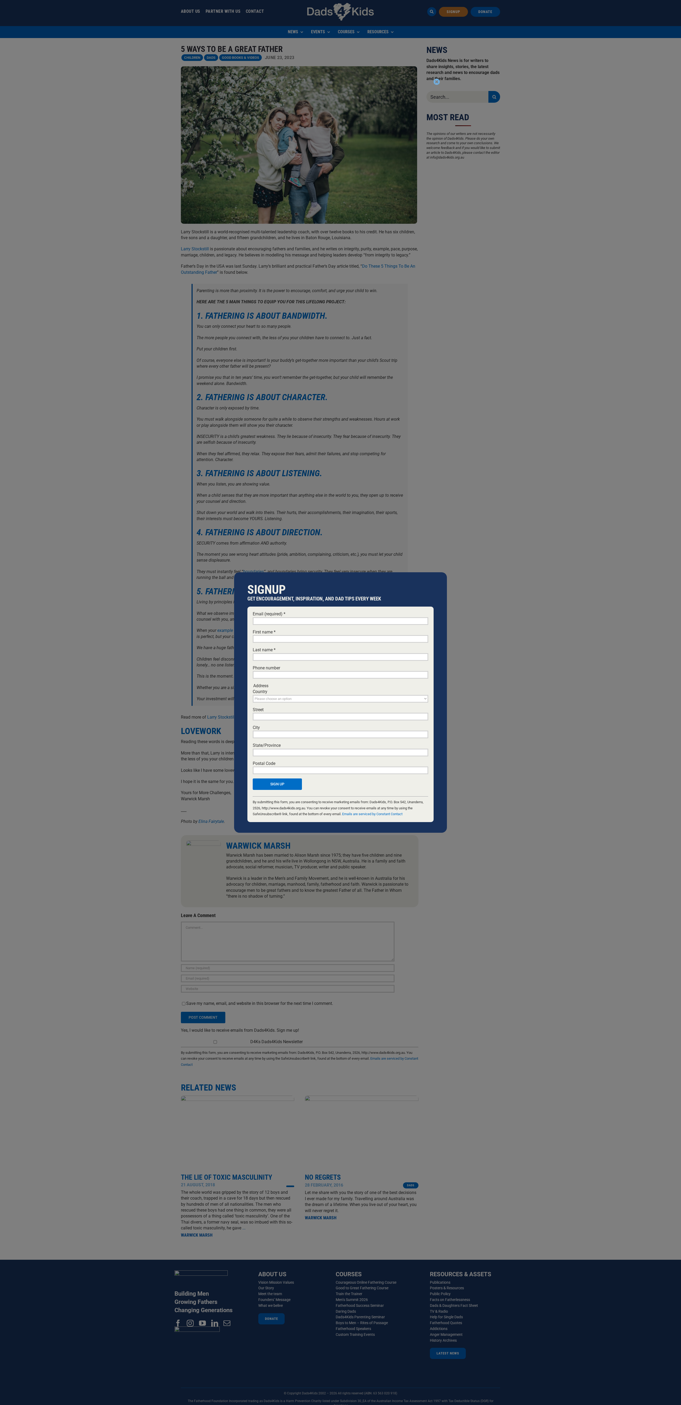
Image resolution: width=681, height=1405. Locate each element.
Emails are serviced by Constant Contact (372, 814)
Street (258, 709)
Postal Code (264, 763)
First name (264, 632)
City (256, 727)
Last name (264, 649)
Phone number (266, 667)
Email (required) (269, 613)
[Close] (437, 81)
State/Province (267, 745)
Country (260, 691)
